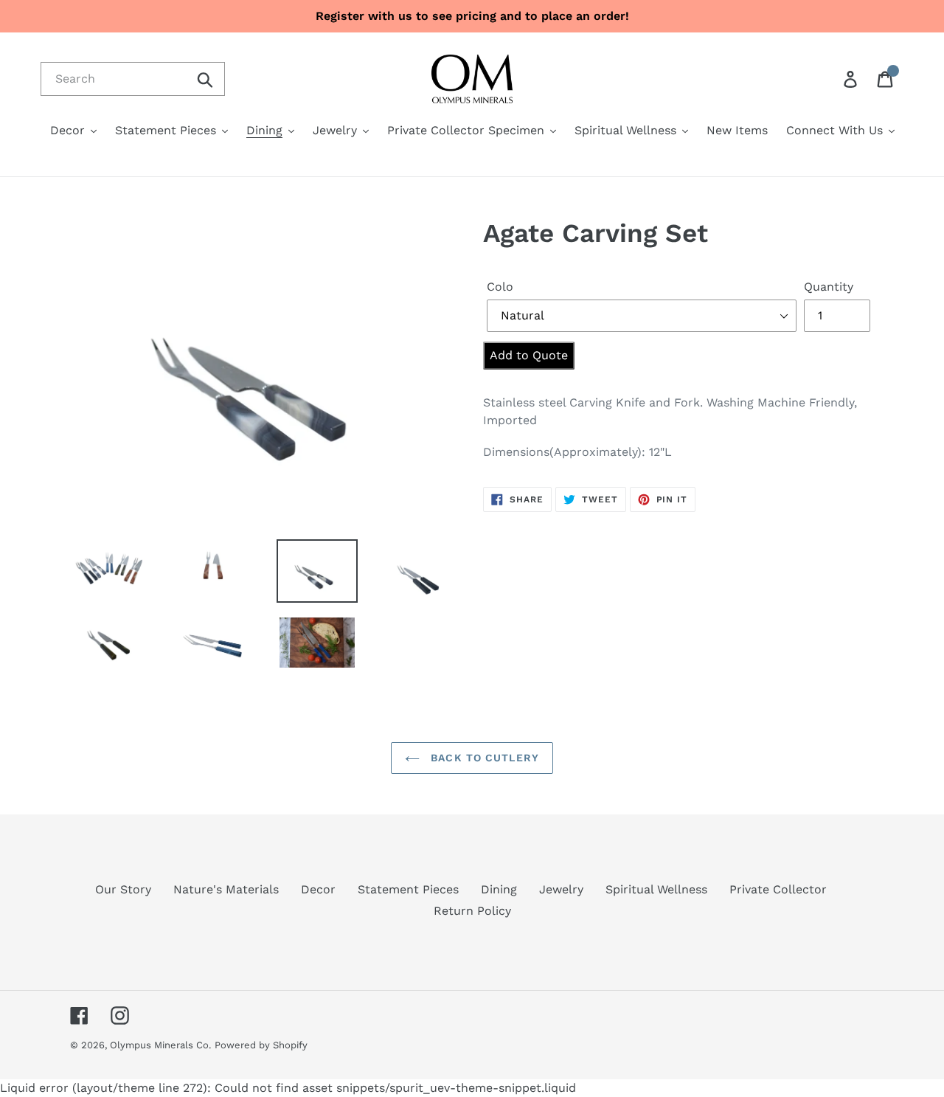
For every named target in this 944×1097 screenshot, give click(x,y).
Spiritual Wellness (656, 889)
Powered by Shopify (261, 1045)
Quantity (828, 287)
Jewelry (561, 889)
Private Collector (778, 889)
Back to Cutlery (483, 758)
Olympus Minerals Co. (160, 1045)
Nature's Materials (226, 889)
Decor (318, 889)
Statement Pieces (408, 889)
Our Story (123, 889)
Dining (499, 889)
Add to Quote (529, 355)
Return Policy (472, 911)
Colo (500, 287)
